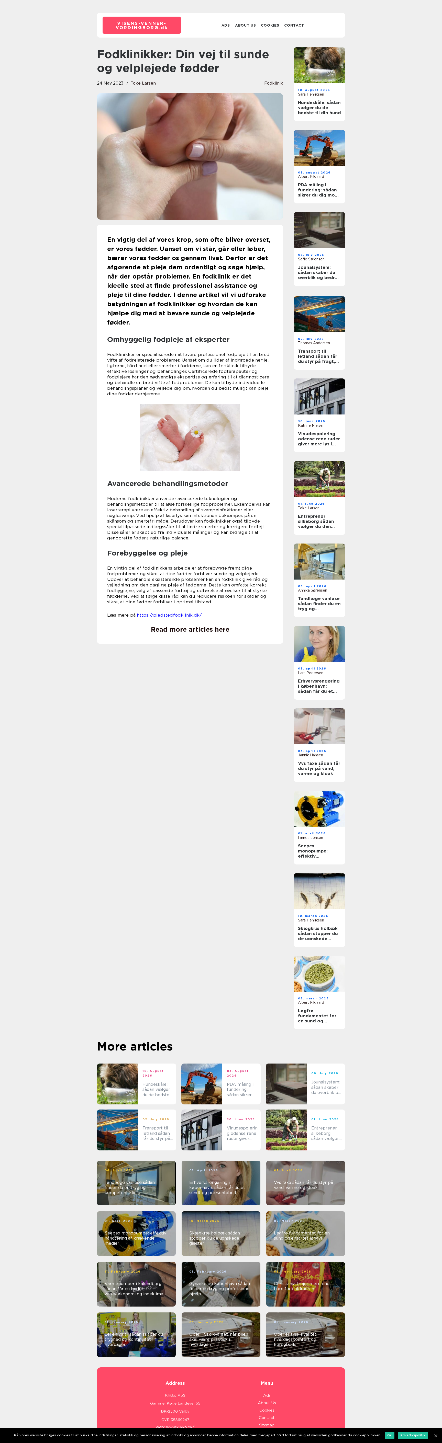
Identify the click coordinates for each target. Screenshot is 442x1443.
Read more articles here (190, 629)
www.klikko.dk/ (180, 1427)
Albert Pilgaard (311, 176)
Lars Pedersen (310, 673)
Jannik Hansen (310, 755)
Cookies (270, 25)
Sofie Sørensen (311, 259)
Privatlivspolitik (413, 1435)
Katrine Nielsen (311, 425)
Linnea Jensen (310, 837)
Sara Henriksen (311, 94)
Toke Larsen (143, 83)
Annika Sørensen (312, 590)
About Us (245, 25)
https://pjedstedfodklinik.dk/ (169, 615)
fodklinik (273, 83)
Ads (226, 25)
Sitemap (266, 1425)
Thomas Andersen (314, 343)
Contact (294, 25)
